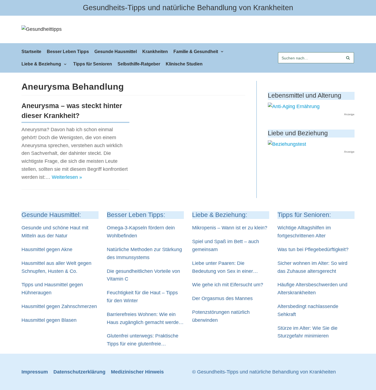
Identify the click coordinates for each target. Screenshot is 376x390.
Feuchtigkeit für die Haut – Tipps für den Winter (142, 296)
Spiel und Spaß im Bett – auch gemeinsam (225, 245)
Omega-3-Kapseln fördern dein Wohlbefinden (141, 231)
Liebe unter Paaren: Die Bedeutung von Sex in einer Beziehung (222, 267)
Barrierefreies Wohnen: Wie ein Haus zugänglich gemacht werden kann (144, 319)
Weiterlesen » (67, 177)
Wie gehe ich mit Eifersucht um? (227, 284)
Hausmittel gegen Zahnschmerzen (59, 306)
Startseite (31, 51)
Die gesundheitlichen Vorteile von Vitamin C (143, 275)
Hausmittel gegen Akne (46, 249)
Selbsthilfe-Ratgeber (139, 63)
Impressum (34, 372)
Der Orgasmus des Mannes (222, 298)
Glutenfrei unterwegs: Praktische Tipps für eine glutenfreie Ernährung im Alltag (142, 340)
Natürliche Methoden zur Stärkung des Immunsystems (144, 253)
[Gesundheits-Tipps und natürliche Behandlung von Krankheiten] (41, 29)
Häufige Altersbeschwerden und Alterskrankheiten (312, 288)
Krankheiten (155, 51)
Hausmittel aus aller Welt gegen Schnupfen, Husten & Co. (56, 267)
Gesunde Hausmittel (115, 51)
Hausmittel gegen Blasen (49, 320)
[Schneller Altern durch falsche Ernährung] (294, 106)
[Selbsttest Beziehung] (287, 144)
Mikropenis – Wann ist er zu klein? (229, 227)
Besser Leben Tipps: (136, 215)
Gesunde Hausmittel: (51, 215)
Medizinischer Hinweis (137, 372)
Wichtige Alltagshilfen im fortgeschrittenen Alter (304, 231)
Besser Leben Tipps (68, 51)
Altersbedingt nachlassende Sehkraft (307, 310)
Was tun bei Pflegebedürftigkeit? (312, 249)
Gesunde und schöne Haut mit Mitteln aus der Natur (54, 231)
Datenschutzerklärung (79, 372)
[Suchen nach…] (316, 58)
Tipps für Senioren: (304, 215)
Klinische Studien (184, 63)
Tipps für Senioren (92, 63)
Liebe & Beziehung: (219, 215)
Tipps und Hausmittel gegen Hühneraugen (52, 288)
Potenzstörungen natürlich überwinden (221, 316)
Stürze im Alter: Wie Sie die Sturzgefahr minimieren (307, 332)
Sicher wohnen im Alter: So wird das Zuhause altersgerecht (312, 267)
